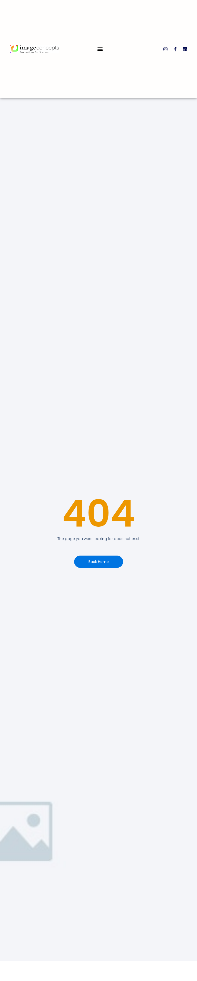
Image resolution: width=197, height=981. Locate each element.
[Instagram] (165, 49)
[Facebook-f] (175, 49)
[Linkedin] (185, 49)
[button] (100, 49)
